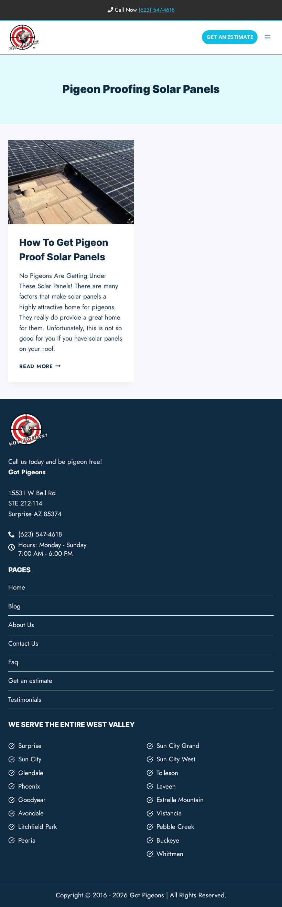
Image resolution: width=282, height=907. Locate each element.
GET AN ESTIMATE (229, 37)
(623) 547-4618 (157, 10)
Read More (40, 366)
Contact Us (23, 643)
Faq (13, 662)
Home (16, 587)
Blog (14, 606)
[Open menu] (267, 37)
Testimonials (24, 699)
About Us (21, 624)
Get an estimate (30, 680)
